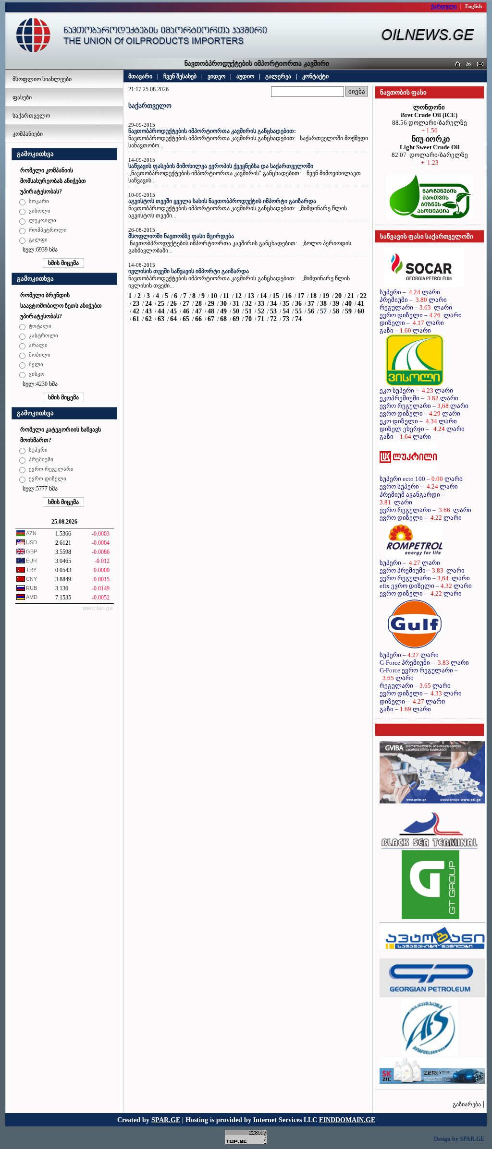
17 (300, 295)
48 (211, 311)
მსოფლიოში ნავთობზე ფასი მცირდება (181, 236)
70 (248, 319)
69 (236, 319)
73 (286, 319)
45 (173, 311)
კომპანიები (27, 134)
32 (248, 303)
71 (261, 319)
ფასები (22, 97)
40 (348, 303)
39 (335, 303)
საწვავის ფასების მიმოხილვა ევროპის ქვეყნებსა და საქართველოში (220, 166)
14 (263, 295)
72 (273, 319)
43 (148, 311)
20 (338, 295)
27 (186, 303)
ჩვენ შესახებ (180, 76)
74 (298, 319)
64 (173, 319)
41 (360, 303)
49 (223, 311)
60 (360, 311)
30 (223, 303)
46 (186, 311)
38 (323, 303)
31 (236, 303)
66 (198, 319)
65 (186, 319)
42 (136, 311)
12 (238, 295)
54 (286, 311)
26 (173, 303)
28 (198, 303)
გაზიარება (467, 1104)
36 (298, 303)
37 (311, 303)
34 (273, 303)
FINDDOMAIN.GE (347, 1120)
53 (273, 311)
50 (236, 311)
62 (148, 319)
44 (161, 311)
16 (288, 295)
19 (325, 295)
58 (335, 311)
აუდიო (245, 76)
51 (248, 311)
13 (250, 295)
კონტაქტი (315, 76)
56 (311, 311)
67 (211, 319)
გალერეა (278, 76)
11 (226, 295)
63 (161, 319)
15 (275, 295)
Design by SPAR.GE (459, 1139)
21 (350, 295)
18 (313, 295)
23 (136, 303)
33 (261, 303)
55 (298, 311)
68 (223, 319)
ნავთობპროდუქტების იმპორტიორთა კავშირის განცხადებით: (212, 131)
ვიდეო (216, 76)
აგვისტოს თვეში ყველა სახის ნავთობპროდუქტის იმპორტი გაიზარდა (222, 201)
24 (148, 303)
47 (198, 311)
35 (286, 303)
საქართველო (31, 115)
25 (161, 303)
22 (363, 295)
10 (213, 295)
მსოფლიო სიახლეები (42, 79)
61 (136, 319)
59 (348, 311)
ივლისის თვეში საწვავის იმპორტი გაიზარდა (188, 271)
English (473, 6)
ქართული (444, 6)
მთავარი (140, 76)
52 (261, 311)
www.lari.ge (98, 608)
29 (211, 303)
